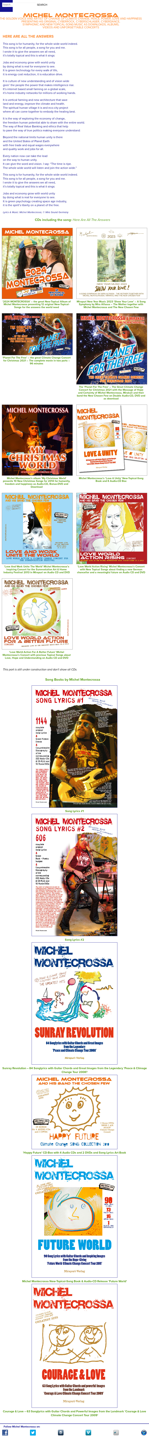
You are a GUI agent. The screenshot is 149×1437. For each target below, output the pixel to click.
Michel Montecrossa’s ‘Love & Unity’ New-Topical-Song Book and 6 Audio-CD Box (111, 480)
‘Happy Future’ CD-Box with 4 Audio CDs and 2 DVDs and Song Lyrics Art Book (74, 1152)
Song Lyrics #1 (74, 811)
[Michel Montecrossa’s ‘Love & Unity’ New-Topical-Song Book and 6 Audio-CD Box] (111, 475)
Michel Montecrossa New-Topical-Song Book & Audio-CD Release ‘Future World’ (74, 1281)
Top (142, 1423)
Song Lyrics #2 (74, 940)
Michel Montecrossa (70, 14)
